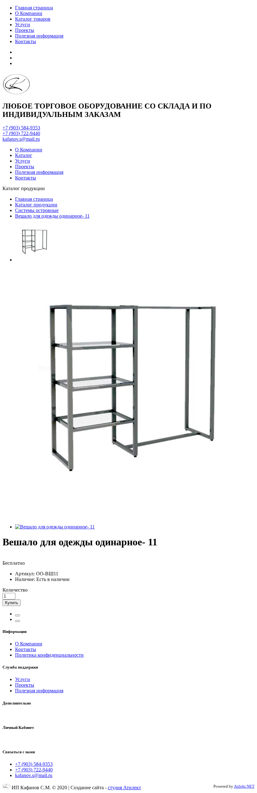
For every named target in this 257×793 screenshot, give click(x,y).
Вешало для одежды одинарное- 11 (52, 216)
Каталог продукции (36, 204)
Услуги (22, 24)
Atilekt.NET (244, 786)
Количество (15, 590)
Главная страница (34, 7)
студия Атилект (124, 787)
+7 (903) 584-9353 (21, 127)
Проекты (24, 30)
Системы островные (37, 210)
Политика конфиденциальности (49, 655)
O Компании (28, 643)
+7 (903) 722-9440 (21, 133)
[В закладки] (17, 615)
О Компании (28, 13)
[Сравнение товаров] (17, 621)
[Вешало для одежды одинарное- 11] (34, 259)
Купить (11, 602)
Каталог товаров (32, 19)
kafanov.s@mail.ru (21, 139)
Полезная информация (39, 35)
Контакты (25, 41)
